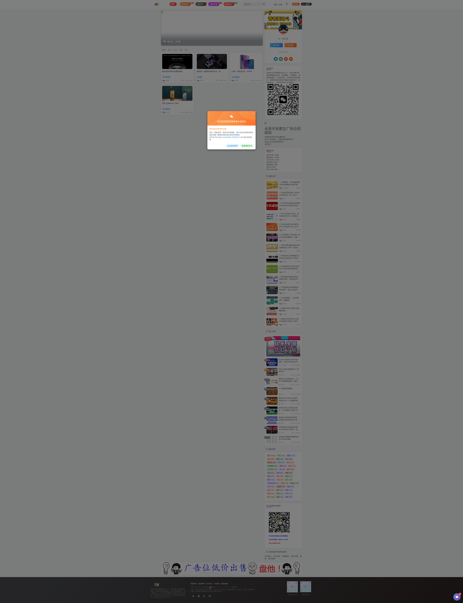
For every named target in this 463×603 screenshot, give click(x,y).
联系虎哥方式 (247, 145)
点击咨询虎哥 (232, 145)
